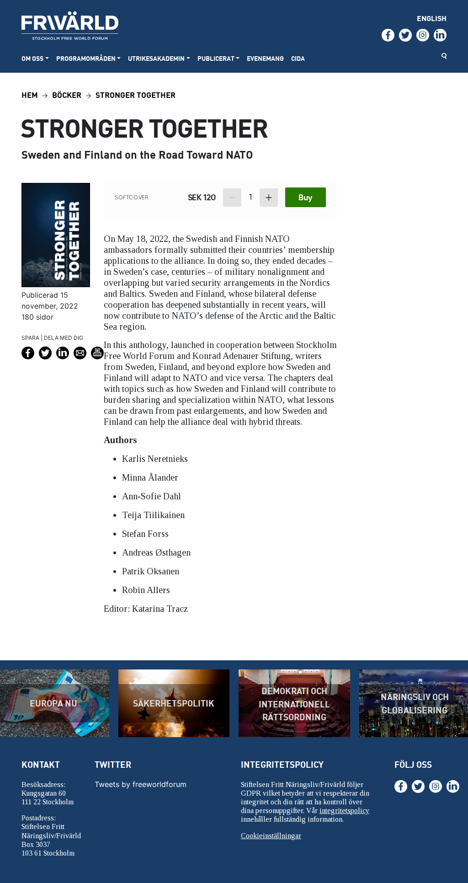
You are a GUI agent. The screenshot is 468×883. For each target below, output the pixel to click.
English (432, 18)
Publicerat (215, 58)
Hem (29, 94)
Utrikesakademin (156, 58)
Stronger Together (136, 94)
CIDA (298, 58)
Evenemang (265, 58)
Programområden (86, 58)
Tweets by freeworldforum (140, 784)
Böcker (66, 94)
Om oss (32, 58)
